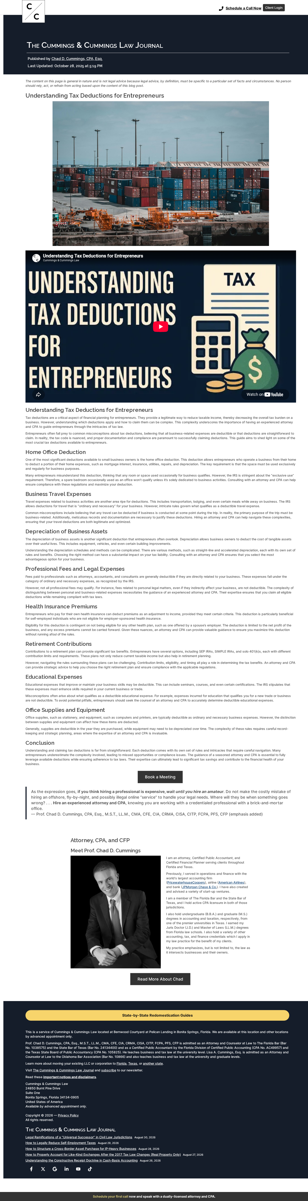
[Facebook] (31, 1169)
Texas (132, 1063)
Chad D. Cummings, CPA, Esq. (77, 59)
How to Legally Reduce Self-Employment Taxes (60, 1143)
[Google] (55, 1169)
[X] (43, 1169)
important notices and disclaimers (69, 1077)
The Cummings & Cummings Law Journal (63, 1070)
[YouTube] (78, 1169)
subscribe (108, 1070)
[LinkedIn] (66, 1169)
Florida (121, 1063)
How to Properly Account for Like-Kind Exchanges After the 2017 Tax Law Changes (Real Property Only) (103, 1154)
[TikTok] (90, 1169)
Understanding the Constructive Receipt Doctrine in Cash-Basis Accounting (81, 1160)
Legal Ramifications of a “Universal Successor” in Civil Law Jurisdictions (78, 1137)
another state (153, 1063)
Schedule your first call (110, 1196)
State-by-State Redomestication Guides (157, 1015)
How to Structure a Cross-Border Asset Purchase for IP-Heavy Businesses (80, 1149)
